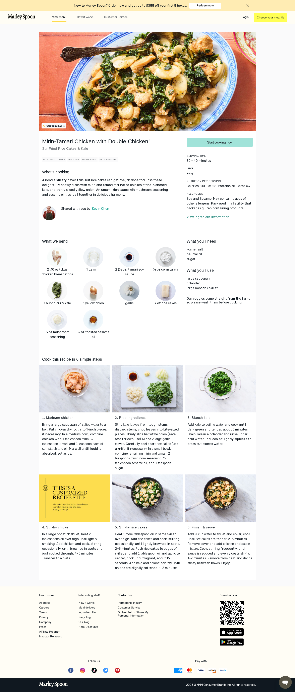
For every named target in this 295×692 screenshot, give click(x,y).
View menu (59, 17)
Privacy (43, 617)
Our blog (84, 622)
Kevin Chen (100, 209)
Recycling (84, 617)
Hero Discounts (88, 626)
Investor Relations (50, 636)
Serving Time (196, 156)
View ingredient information (208, 217)
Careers (44, 607)
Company (45, 622)
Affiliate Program (49, 631)
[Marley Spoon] (53, 684)
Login (245, 17)
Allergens (195, 193)
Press (42, 626)
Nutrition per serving (204, 181)
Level (191, 168)
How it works (85, 17)
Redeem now (205, 5)
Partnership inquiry (130, 602)
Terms (43, 612)
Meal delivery (86, 607)
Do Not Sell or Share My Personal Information (133, 614)
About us (44, 602)
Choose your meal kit (270, 17)
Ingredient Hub (87, 612)
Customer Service (116, 17)
